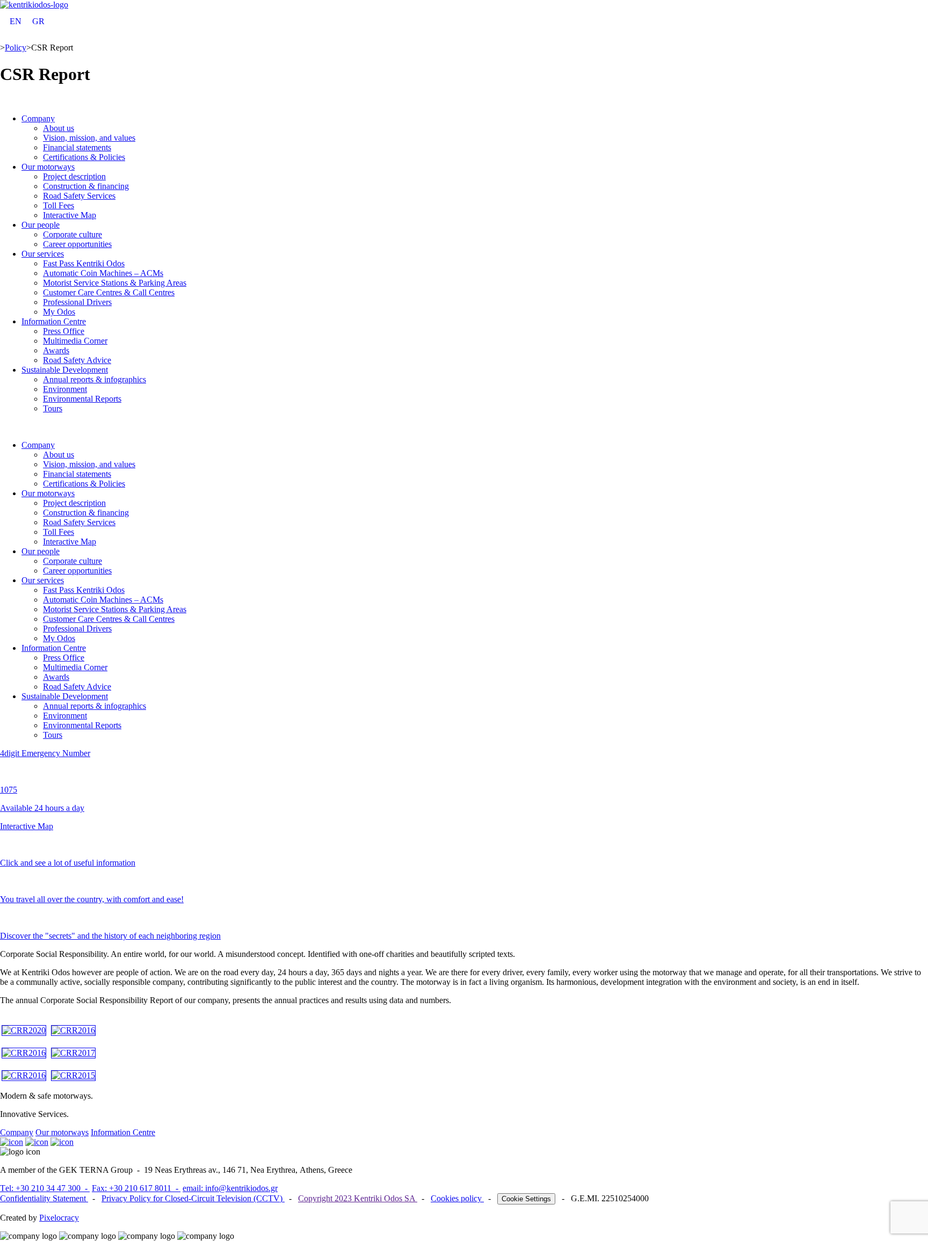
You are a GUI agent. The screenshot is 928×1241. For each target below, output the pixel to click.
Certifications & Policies (84, 157)
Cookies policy (457, 1198)
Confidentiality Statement (44, 1198)
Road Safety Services (79, 195)
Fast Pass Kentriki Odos (84, 263)
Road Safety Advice (77, 360)
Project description (74, 176)
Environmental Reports (82, 398)
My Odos (59, 311)
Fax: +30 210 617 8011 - (136, 1188)
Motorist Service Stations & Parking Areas (114, 282)
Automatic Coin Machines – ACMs (103, 273)
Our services (42, 253)
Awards (56, 350)
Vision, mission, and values (89, 137)
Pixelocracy (59, 1217)
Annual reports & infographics (94, 379)
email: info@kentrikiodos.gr (230, 1188)
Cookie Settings (526, 1199)
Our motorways (48, 166)
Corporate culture (72, 234)
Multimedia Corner (75, 340)
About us (58, 128)
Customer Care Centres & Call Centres (109, 292)
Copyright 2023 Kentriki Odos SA (357, 1198)
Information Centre (53, 321)
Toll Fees (58, 205)
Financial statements (77, 147)
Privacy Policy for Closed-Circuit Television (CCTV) (193, 1198)
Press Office (63, 331)
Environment (65, 389)
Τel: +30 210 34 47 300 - (45, 1188)
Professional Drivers (77, 302)
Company (38, 118)
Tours (52, 408)
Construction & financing (86, 186)
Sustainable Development (64, 369)
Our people (40, 224)
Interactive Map (69, 215)
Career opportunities (77, 244)
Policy (15, 47)
